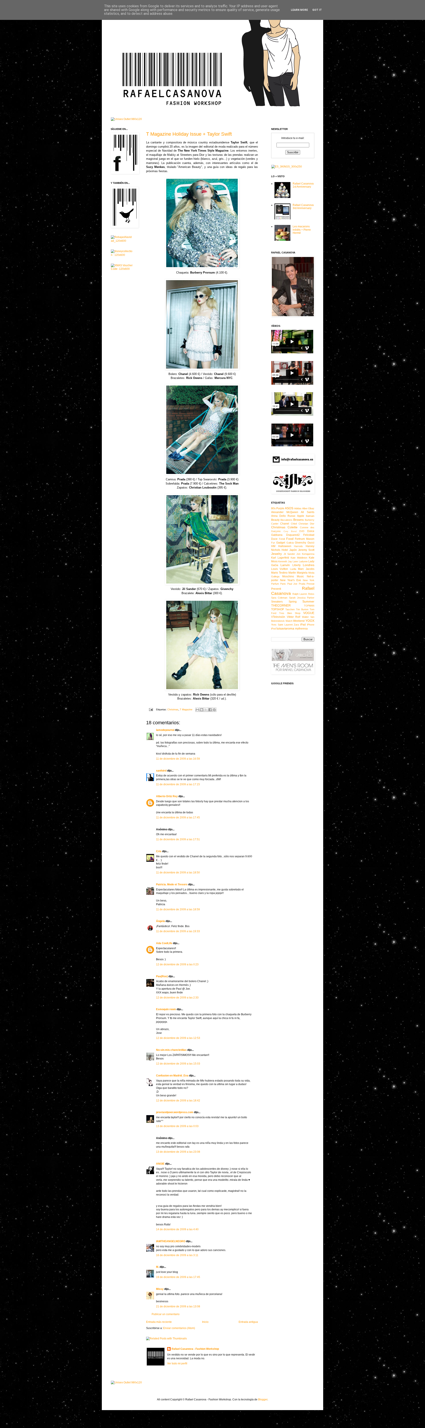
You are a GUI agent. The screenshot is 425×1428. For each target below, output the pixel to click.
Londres (308, 565)
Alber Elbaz (308, 508)
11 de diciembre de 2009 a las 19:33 (178, 931)
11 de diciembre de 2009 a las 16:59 (178, 758)
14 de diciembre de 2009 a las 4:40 (177, 1229)
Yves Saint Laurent (282, 624)
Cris (159, 851)
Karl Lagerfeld (280, 557)
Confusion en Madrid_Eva (172, 1075)
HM (273, 546)
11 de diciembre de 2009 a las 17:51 (178, 839)
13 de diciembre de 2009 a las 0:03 (177, 1126)
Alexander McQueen (284, 512)
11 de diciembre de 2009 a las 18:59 (178, 909)
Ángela (160, 921)
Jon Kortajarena (305, 554)
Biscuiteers (286, 520)
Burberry (309, 520)
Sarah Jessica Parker (302, 597)
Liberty (296, 565)
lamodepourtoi (165, 730)
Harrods (298, 546)
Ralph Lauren (299, 594)
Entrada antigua (248, 1321)
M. (157, 1266)
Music (300, 576)
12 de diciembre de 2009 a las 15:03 (178, 1063)
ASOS (289, 508)
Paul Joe (292, 583)
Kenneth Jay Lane (288, 561)
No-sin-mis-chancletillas (171, 1050)
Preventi (276, 588)
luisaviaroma (285, 628)
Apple (300, 515)
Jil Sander (289, 554)
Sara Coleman (279, 597)
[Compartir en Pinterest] (214, 709)
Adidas (297, 508)
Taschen (290, 609)
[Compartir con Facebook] (210, 709)
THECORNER (281, 605)
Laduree (303, 561)
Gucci (310, 542)
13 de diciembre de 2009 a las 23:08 (178, 1151)
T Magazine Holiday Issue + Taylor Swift (189, 134)
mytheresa (301, 628)
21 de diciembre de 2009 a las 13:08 (178, 1306)
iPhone (310, 624)
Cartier (274, 523)
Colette (293, 527)
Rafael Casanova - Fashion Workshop (195, 1348)
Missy (160, 1289)
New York (308, 580)
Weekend (299, 620)
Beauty (275, 519)
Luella (293, 569)
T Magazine (186, 709)
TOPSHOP (277, 609)
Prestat (310, 583)
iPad (303, 624)
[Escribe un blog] (201, 709)
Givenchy (300, 542)
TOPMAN (309, 605)
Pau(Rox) (162, 976)
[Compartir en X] (206, 709)
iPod (273, 628)
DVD (301, 531)
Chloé (294, 523)
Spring (293, 601)
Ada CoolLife (164, 943)
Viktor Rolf (293, 616)
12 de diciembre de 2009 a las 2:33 (177, 997)
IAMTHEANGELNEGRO (170, 1241)
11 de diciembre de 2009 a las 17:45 (178, 817)
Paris (283, 583)
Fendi (282, 539)
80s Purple (277, 508)
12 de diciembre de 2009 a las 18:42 (178, 1100)
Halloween (284, 546)
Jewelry (276, 553)
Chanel (284, 523)
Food (290, 538)
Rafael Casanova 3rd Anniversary (303, 206)
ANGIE (160, 1163)
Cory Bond (290, 531)
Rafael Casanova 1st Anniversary (303, 185)
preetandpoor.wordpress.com (174, 1112)
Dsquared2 (293, 534)
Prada (302, 583)
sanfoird (161, 770)
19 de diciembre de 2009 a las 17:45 (178, 1277)
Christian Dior (306, 523)
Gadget (280, 542)
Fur (273, 542)
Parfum (275, 583)
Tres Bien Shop (289, 613)
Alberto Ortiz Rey (167, 796)
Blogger (262, 1399)
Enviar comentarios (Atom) (179, 1328)
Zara (296, 624)
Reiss (311, 594)
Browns (298, 519)
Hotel (285, 549)
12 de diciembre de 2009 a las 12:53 (178, 1038)
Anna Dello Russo (283, 515)
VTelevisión (278, 616)
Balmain (310, 516)
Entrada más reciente (159, 1321)
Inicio (205, 1321)
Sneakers (277, 601)
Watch (289, 621)
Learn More (299, 9)
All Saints (307, 512)
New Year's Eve (290, 580)
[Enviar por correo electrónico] (197, 709)
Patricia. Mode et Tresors (171, 884)
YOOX (309, 620)
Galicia (290, 542)
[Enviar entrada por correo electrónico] (151, 709)
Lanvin (285, 565)
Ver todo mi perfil (177, 1363)
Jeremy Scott (306, 549)
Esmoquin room (166, 1009)
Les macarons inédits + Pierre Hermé (302, 229)
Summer (308, 601)
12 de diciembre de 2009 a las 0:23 (177, 964)
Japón (293, 549)
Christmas (172, 709)
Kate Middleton (299, 557)
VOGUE (308, 613)
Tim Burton (302, 609)
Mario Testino (279, 572)
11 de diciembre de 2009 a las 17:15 (178, 784)
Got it (317, 9)
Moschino (288, 576)
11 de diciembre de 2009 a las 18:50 (178, 872)
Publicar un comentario (166, 1314)
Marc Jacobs (306, 568)
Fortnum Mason (304, 538)
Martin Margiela (297, 572)
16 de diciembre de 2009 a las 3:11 (177, 1255)
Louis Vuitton (279, 568)
